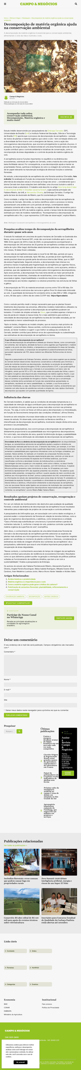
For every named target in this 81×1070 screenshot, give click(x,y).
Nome (7, 679)
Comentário (9, 652)
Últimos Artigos (15, 18)
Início (6, 18)
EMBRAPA (7, 1011)
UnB (27, 133)
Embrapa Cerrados (55, 131)
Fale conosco (47, 1004)
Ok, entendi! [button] (20, 1062)
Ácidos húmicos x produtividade (22, 579)
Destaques (26, 18)
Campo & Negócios (17, 96)
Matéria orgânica (51, 596)
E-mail (7, 690)
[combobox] (10, 731)
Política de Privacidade (50, 1008)
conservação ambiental (15, 596)
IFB (15, 136)
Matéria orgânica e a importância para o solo (27, 582)
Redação (12, 98)
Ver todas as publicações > (15, 845)
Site (5, 700)
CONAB (7, 1008)
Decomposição (34, 596)
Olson (42, 312)
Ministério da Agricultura (13, 1014)
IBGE (6, 1004)
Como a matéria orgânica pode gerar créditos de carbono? (32, 584)
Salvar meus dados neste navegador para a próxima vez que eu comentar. (37, 710)
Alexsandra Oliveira (35, 192)
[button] (5, 4)
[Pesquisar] (19, 731)
